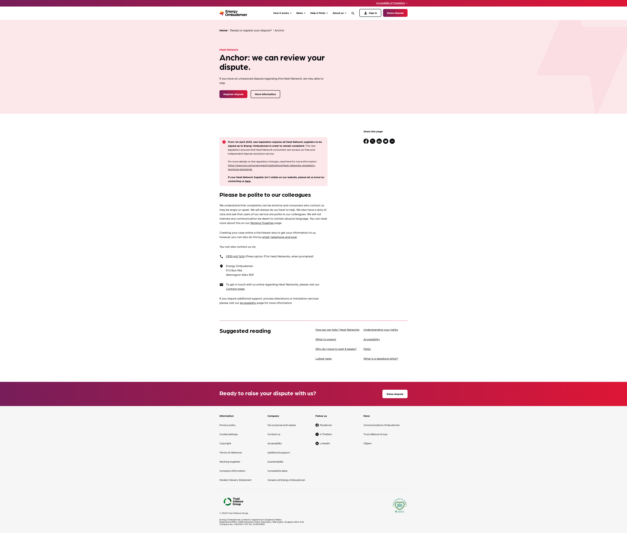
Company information (232, 470)
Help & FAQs (317, 13)
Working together (229, 461)
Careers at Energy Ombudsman (286, 480)
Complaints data (277, 470)
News (299, 13)
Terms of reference (230, 452)
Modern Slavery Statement (235, 480)
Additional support (278, 452)
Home (223, 30)
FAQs (367, 349)
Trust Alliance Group (375, 434)
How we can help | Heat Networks (337, 329)
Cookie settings (228, 434)
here (247, 181)
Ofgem (367, 443)
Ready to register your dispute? (251, 30)
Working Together (262, 223)
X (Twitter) (326, 434)
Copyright (225, 443)
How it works (281, 13)
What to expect (325, 339)
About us (338, 13)
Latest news (323, 358)
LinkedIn (325, 443)
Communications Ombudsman (381, 425)
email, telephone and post (279, 237)
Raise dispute (395, 13)
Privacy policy (227, 425)
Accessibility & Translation (390, 3)
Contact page (235, 289)
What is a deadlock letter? (380, 358)
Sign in (370, 13)
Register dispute (233, 94)
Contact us (273, 434)
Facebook (326, 425)
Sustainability (275, 461)
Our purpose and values (281, 425)
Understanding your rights (380, 329)
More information (265, 94)
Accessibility (248, 303)
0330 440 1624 (235, 256)
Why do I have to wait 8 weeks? (336, 349)
